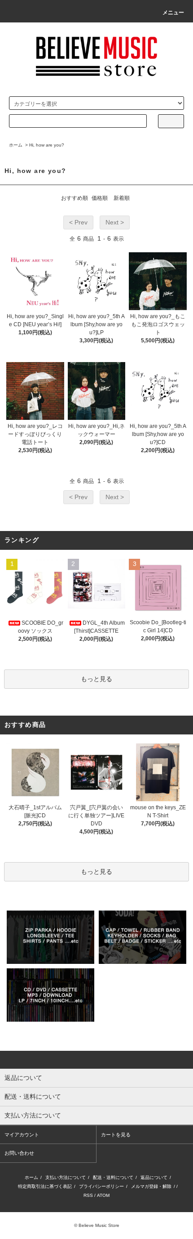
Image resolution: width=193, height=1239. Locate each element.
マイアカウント (21, 1134)
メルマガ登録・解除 (151, 1186)
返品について (153, 1177)
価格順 (100, 198)
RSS (88, 1195)
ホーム (15, 144)
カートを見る (116, 1134)
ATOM (103, 1195)
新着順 (122, 198)
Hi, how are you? (46, 144)
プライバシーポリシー (101, 1186)
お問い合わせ (19, 1153)
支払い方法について (65, 1177)
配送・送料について (113, 1177)
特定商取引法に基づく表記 (45, 1186)
